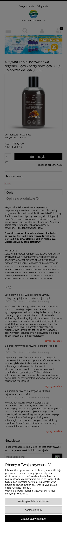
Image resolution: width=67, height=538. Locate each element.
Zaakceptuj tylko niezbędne (33, 501)
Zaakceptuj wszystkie (33, 518)
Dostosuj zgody (33, 509)
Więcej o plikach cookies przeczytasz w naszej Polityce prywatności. (30, 492)
